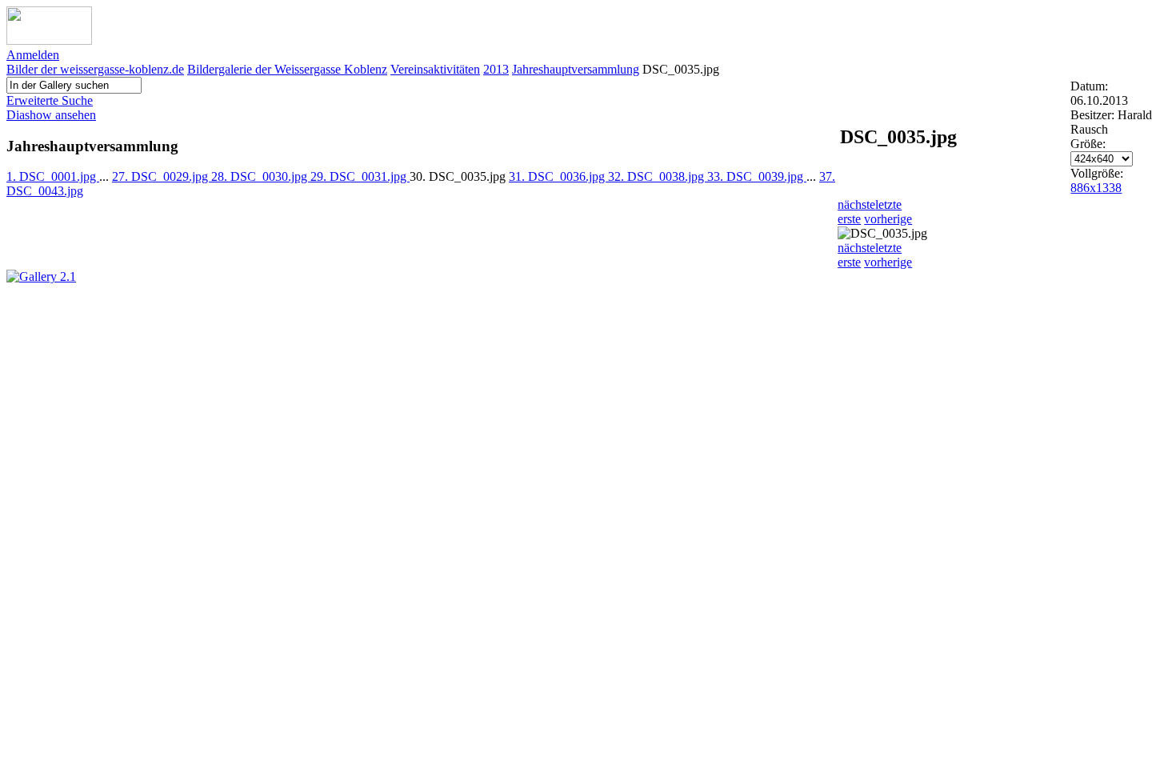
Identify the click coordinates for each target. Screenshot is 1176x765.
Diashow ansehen (51, 115)
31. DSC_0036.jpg (558, 176)
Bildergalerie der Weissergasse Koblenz (287, 69)
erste (849, 219)
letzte (888, 204)
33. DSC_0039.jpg (756, 176)
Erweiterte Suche (49, 100)
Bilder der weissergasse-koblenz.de (95, 69)
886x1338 (1096, 187)
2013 (496, 69)
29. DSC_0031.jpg (360, 176)
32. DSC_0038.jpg (657, 176)
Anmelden (32, 55)
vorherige (888, 219)
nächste (856, 204)
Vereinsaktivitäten (435, 69)
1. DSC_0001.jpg (52, 176)
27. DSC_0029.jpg (161, 176)
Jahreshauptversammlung (575, 69)
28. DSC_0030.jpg (260, 176)
